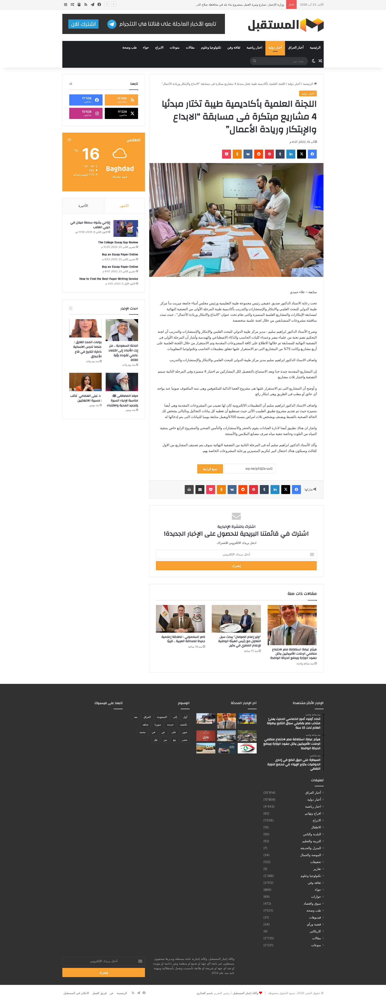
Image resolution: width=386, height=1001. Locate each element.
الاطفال (316, 827)
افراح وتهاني (313, 813)
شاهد (145, 724)
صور (184, 732)
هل (155, 739)
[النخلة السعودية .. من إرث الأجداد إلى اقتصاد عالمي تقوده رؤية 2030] (122, 330)
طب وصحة (129, 47)
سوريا (158, 724)
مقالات (190, 47)
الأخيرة (83, 206)
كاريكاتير (315, 931)
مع (174, 739)
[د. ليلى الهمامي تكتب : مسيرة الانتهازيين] (85, 382)
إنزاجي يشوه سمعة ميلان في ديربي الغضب (90, 225)
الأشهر (124, 206)
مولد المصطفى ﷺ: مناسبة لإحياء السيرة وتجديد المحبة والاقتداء (122, 400)
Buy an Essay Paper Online (120, 254)
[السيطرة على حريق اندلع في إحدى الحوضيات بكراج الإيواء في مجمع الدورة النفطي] (205, 718)
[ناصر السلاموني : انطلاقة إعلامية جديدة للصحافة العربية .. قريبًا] (180, 619)
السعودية (162, 717)
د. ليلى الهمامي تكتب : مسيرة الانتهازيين (86, 398)
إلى (175, 717)
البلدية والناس (312, 834)
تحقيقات (315, 862)
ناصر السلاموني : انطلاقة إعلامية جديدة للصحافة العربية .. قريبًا (183, 639)
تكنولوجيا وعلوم (211, 47)
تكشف (183, 724)
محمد (142, 732)
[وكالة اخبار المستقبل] (282, 25)
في (153, 732)
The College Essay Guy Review (118, 242)
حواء (146, 47)
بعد (135, 717)
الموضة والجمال (310, 855)
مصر (184, 739)
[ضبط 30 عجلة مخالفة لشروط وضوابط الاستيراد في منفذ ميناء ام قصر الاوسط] (226, 735)
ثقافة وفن (233, 47)
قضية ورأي (314, 924)
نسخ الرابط (210, 469)
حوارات (316, 896)
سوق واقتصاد (312, 903)
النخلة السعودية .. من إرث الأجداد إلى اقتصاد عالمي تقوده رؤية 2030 (123, 353)
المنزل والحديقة (310, 848)
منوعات (175, 47)
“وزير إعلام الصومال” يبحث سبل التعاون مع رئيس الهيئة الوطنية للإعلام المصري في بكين (239, 641)
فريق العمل (99, 993)
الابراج (159, 47)
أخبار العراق (296, 47)
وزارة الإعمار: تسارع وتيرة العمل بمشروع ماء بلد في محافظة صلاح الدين (239, 4)
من (165, 739)
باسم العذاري (205, 993)
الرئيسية (315, 47)
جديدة (170, 724)
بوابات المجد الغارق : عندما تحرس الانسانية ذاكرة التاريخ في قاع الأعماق (87, 349)
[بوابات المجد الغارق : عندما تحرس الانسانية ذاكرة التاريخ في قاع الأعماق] (85, 328)
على (173, 732)
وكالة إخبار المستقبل (245, 993)
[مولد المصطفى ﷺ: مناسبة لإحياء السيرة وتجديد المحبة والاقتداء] (122, 382)
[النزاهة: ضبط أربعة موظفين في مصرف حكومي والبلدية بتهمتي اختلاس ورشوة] (247, 748)
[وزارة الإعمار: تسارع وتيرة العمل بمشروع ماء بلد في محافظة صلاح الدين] (247, 735)
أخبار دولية (275, 47)
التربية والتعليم (311, 841)
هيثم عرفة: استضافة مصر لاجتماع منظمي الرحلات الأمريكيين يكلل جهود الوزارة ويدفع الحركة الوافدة (293, 654)
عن (163, 732)
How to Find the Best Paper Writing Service (108, 279)
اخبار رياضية (254, 47)
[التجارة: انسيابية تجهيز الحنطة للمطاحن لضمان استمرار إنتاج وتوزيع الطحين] (205, 748)
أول (185, 717)
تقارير (317, 869)
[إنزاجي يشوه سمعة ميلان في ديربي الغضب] (125, 228)
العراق (147, 717)
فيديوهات (315, 917)
